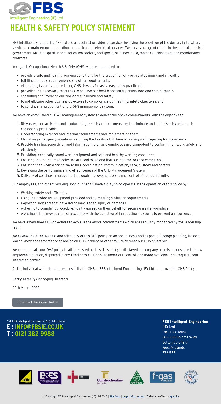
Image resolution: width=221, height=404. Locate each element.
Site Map (114, 396)
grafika (174, 396)
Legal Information (133, 396)
